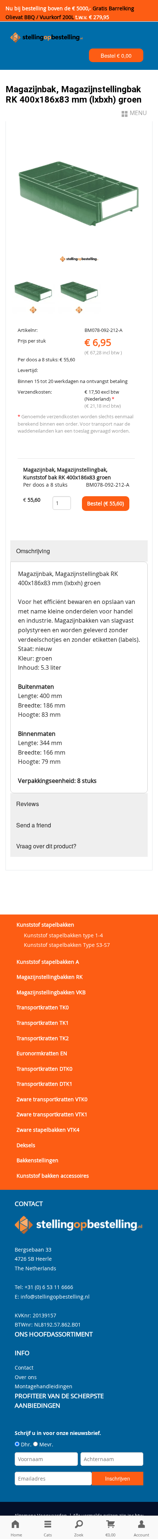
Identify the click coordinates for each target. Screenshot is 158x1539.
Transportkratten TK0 (43, 1007)
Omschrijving (33, 551)
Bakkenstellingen (37, 1160)
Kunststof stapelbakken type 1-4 (63, 935)
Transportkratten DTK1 (44, 1083)
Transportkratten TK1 (43, 1022)
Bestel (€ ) (105, 503)
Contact (24, 1367)
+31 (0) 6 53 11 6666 (49, 1287)
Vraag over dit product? (46, 846)
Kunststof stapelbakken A (48, 961)
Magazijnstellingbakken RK (50, 976)
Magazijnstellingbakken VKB (51, 992)
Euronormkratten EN (42, 1053)
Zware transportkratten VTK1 (52, 1114)
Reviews (27, 803)
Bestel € (116, 55)
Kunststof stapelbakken (45, 924)
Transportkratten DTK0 (44, 1068)
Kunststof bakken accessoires (53, 1175)
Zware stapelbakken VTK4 (48, 1129)
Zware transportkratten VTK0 (52, 1099)
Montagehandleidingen (43, 1386)
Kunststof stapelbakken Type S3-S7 (67, 944)
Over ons (26, 1377)
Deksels (26, 1145)
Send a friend (33, 825)
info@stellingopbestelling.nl (55, 1296)
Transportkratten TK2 (43, 1038)
